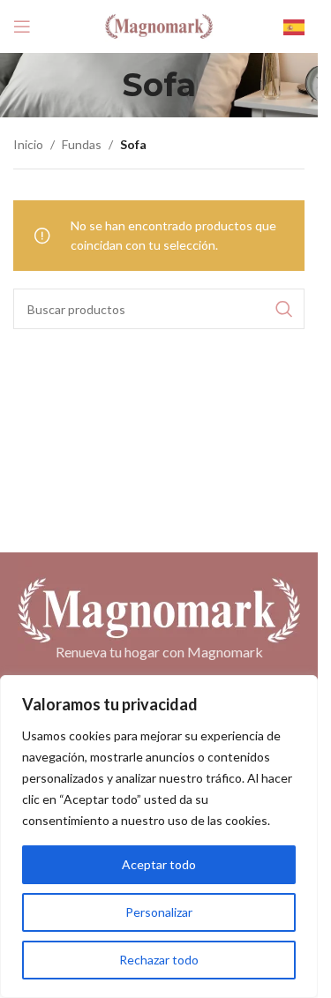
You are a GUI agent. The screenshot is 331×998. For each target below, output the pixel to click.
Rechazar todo (159, 959)
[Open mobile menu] (22, 26)
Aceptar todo (159, 864)
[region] (159, 836)
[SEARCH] (284, 309)
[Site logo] (158, 25)
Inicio (28, 144)
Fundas (82, 144)
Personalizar (158, 911)
